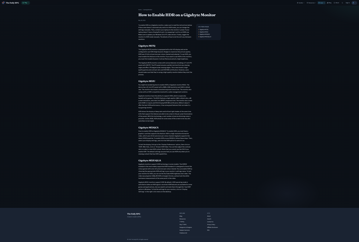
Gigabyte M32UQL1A (205, 37)
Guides (301, 3)
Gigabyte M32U (204, 32)
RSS (208, 230)
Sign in (348, 3)
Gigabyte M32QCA (205, 34)
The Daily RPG (133, 214)
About (337, 3)
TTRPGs (182, 222)
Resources (312, 3)
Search (209, 219)
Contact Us (210, 222)
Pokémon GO (183, 233)
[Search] (342, 3)
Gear (321, 3)
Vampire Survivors (185, 230)
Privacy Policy (211, 225)
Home (140, 10)
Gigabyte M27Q (204, 29)
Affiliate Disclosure (212, 227)
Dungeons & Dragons (186, 227)
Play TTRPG (183, 225)
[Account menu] (354, 3)
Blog (330, 3)
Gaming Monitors (147, 10)
